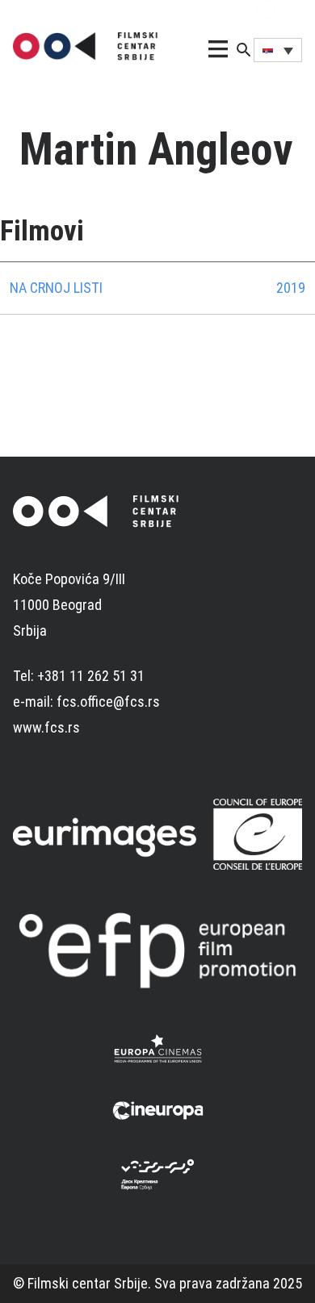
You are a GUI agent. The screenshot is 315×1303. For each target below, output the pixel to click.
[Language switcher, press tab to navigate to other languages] (278, 50)
